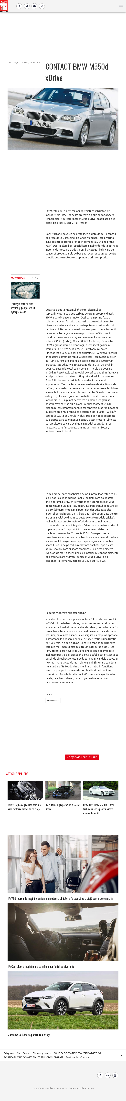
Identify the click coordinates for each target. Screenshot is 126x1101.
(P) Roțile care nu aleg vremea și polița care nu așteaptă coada (23, 308)
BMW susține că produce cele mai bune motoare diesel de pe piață (24, 807)
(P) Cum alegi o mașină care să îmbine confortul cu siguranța (41, 966)
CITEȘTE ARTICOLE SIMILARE (82, 757)
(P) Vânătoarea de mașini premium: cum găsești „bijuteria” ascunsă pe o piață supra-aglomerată (60, 898)
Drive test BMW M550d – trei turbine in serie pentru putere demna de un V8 (98, 809)
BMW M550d (53, 700)
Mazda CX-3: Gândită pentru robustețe (29, 1035)
